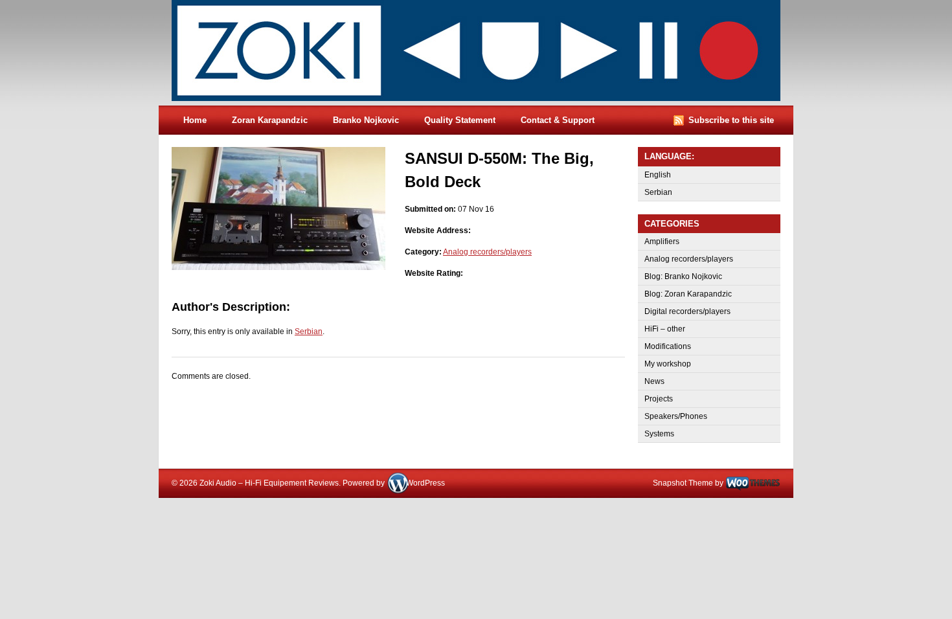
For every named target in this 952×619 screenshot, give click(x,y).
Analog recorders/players (487, 251)
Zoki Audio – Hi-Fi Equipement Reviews (489, 53)
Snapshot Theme (683, 483)
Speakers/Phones (675, 416)
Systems (659, 433)
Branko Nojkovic (366, 120)
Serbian (309, 331)
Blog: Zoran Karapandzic (688, 293)
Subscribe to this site (731, 120)
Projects (658, 398)
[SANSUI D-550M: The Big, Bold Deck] (278, 267)
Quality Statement (459, 120)
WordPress (425, 483)
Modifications (667, 346)
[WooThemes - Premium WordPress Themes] (752, 483)
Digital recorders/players (687, 311)
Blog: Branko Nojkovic (683, 276)
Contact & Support (558, 120)
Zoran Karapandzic (270, 120)
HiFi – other (664, 328)
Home (195, 120)
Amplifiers (661, 241)
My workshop (667, 363)
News (654, 381)
